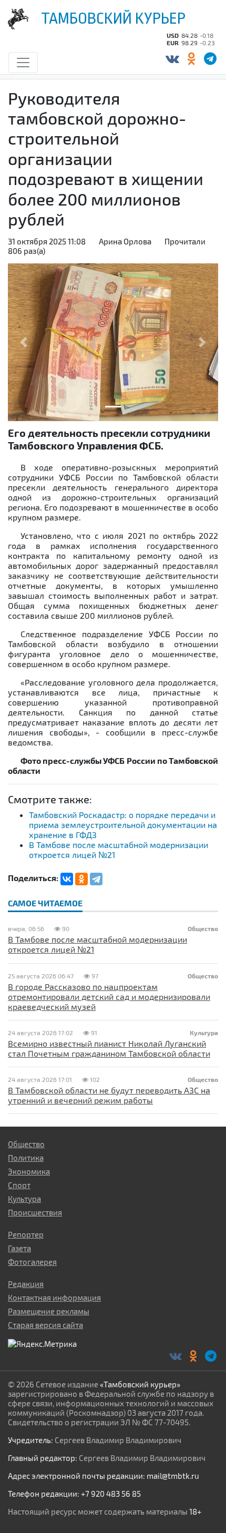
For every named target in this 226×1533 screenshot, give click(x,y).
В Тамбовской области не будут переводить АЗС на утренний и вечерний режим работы (109, 1095)
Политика (26, 1157)
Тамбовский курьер (113, 18)
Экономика (29, 1171)
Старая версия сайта (45, 1325)
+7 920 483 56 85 (111, 1493)
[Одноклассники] (191, 58)
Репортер (26, 1234)
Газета (19, 1248)
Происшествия (35, 1212)
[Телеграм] (210, 58)
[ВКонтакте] (172, 58)
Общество (26, 1144)
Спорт (19, 1185)
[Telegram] (96, 879)
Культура (24, 1198)
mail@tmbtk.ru (173, 1475)
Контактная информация (54, 1297)
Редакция (26, 1284)
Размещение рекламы (48, 1311)
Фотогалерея (32, 1261)
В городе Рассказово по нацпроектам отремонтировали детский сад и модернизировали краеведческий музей (109, 996)
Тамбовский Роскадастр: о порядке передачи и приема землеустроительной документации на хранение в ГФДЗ (123, 825)
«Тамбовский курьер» (140, 1384)
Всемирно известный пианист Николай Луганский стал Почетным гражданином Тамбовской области (109, 1048)
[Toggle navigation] (23, 62)
